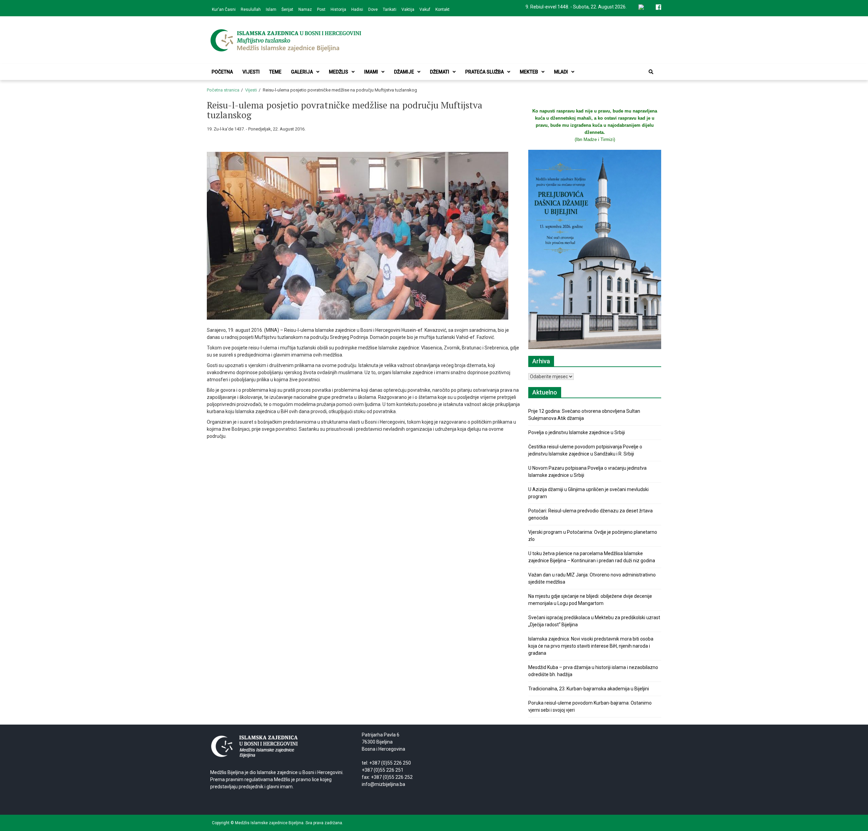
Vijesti (251, 72)
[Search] (651, 72)
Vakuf (424, 9)
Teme (275, 72)
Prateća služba (484, 72)
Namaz (305, 9)
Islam (271, 9)
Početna (222, 72)
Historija (338, 9)
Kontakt (442, 9)
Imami (371, 72)
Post (321, 9)
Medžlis (338, 72)
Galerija (302, 72)
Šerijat (287, 9)
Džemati (439, 72)
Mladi (561, 72)
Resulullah (251, 9)
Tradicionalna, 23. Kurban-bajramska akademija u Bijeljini (588, 688)
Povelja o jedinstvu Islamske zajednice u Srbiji (576, 432)
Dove (373, 9)
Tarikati (389, 9)
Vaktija (407, 9)
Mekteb (529, 72)
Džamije (404, 72)
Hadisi (357, 9)
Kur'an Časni (224, 9)
